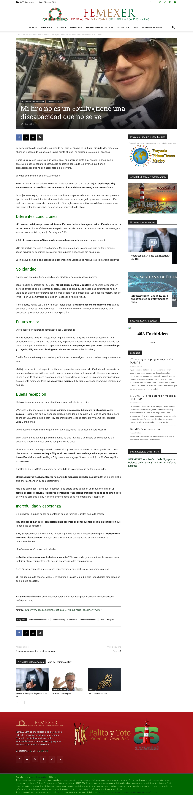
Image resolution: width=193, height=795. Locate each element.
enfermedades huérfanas (39, 620)
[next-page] (23, 702)
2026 (19, 689)
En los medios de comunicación (36, 34)
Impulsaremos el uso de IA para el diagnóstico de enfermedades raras (149, 299)
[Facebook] (150, 2)
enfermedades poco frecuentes (64, 620)
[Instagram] (160, 2)
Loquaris (135, 352)
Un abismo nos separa (61, 693)
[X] (170, 2)
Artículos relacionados (31, 661)
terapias (110, 620)
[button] (173, 27)
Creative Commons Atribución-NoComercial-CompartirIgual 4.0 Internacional (130, 792)
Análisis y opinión (59, 689)
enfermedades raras (88, 620)
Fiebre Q (117, 651)
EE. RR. (31, 27)
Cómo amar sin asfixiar (98, 693)
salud (102, 620)
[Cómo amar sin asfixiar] (104, 679)
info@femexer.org (39, 750)
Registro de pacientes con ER (99, 27)
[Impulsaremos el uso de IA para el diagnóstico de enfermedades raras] (152, 289)
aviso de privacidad (39, 777)
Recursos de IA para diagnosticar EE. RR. (150, 257)
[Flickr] (155, 2)
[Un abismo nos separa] (68, 679)
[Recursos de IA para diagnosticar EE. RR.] (32, 679)
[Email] (33, 137)
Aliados (60, 27)
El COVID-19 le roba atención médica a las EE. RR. (153, 397)
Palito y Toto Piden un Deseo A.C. (149, 27)
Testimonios (51, 101)
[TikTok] (165, 2)
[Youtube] (174, 2)
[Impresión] (40, 137)
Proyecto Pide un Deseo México (147, 136)
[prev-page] (18, 702)
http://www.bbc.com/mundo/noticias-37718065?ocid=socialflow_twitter (63, 609)
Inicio (18, 34)
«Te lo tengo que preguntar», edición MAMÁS (151, 361)
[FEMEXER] (96, 14)
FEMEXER (60, 792)
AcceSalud (122, 27)
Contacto (74, 27)
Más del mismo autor (59, 661)
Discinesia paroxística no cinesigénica (35, 651)
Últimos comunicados (142, 222)
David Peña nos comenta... (146, 429)
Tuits (60, 101)
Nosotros (45, 27)
